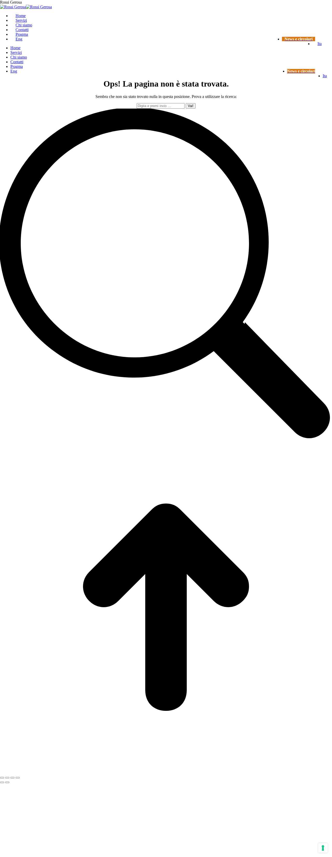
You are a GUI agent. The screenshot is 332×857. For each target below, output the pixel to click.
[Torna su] (166, 771)
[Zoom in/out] (18, 777)
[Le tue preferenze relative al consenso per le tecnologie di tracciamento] (323, 848)
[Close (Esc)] (2, 777)
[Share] (7, 777)
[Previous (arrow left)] (2, 782)
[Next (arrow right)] (7, 782)
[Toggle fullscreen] (12, 777)
